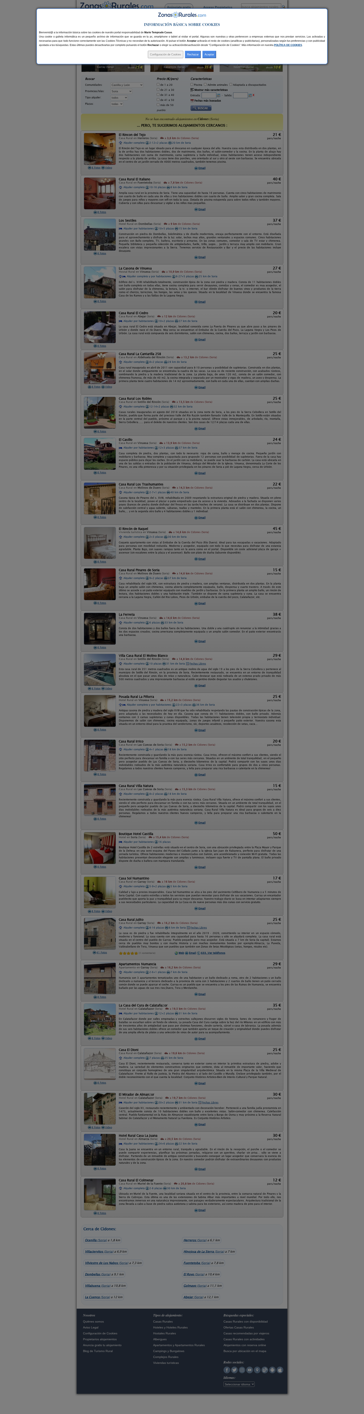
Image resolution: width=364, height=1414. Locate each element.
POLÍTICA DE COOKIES (288, 45)
